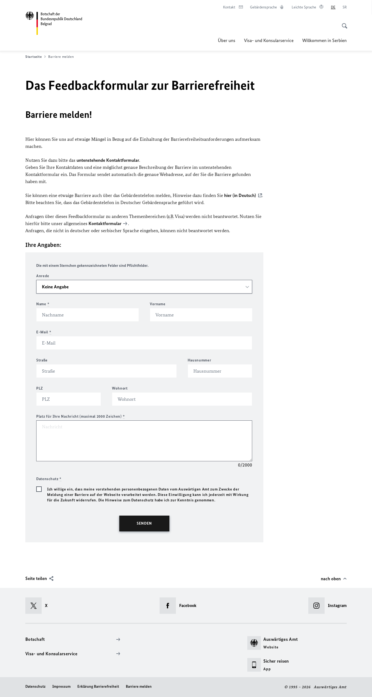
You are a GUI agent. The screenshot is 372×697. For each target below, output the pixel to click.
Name (42, 304)
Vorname (157, 304)
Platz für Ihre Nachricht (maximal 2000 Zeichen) (80, 416)
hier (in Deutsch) (240, 195)
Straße (42, 360)
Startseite (33, 57)
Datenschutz (35, 686)
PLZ (39, 388)
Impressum (61, 686)
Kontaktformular (105, 223)
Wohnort (120, 388)
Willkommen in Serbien (324, 40)
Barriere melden (139, 686)
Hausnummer (199, 360)
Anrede (42, 276)
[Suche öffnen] (343, 23)
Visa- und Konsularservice (269, 40)
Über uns (226, 40)
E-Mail (43, 332)
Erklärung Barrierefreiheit (98, 686)
